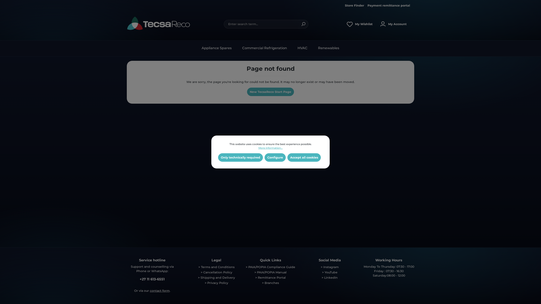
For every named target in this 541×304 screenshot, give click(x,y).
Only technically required (240, 157)
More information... (270, 147)
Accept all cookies (304, 157)
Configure (275, 157)
